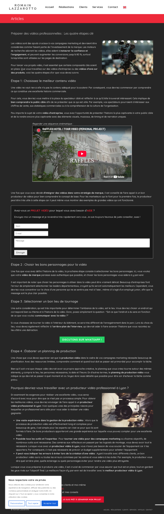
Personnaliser (17, 503)
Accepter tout (50, 503)
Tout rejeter (33, 503)
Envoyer (20, 252)
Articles (141, 510)
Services (97, 7)
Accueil (49, 7)
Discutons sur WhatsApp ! (82, 339)
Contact (113, 7)
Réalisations (66, 7)
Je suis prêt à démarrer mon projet (82, 499)
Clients (83, 7)
